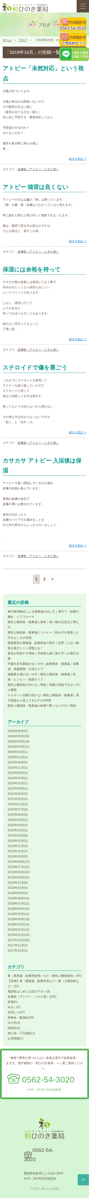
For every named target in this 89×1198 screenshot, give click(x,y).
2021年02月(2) (18, 799)
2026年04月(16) (18, 741)
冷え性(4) (14, 1023)
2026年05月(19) (18, 736)
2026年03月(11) (18, 746)
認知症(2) (14, 1028)
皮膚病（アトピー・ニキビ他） (38, 169)
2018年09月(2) (18, 893)
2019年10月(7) (18, 851)
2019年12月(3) (18, 846)
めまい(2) (14, 1007)
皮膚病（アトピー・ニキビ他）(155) (32, 996)
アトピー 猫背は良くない (35, 187)
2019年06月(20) (18, 872)
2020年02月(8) (18, 835)
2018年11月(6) (18, 882)
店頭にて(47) (16, 1012)
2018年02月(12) (18, 929)
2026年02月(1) (18, 752)
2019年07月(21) (18, 867)
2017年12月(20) (18, 940)
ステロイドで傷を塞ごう (35, 367)
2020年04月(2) (18, 825)
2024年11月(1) (18, 767)
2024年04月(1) (18, 778)
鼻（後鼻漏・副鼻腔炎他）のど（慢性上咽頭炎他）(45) (44, 975)
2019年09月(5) (18, 856)
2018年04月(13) (18, 919)
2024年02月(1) (18, 783)
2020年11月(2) (18, 804)
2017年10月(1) (18, 950)
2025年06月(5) (18, 762)
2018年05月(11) (18, 914)
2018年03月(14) (18, 924)
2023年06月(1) (18, 788)
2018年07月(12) (18, 903)
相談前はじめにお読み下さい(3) (29, 991)
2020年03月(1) (18, 830)
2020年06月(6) (18, 814)
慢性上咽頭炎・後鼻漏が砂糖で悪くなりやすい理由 (42, 705)
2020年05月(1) (18, 820)
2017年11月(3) (18, 945)
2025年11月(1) (18, 757)
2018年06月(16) (18, 909)
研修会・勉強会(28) (21, 1017)
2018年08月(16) (18, 898)
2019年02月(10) (18, 877)
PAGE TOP (83, 1180)
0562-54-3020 (48, 1079)
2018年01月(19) (18, 935)
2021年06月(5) (18, 794)
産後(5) (12, 1002)
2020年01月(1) (18, 841)
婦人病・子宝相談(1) (21, 1033)
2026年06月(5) (18, 731)
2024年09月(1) (18, 773)
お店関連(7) (15, 1038)
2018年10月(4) (18, 888)
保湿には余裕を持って (32, 269)
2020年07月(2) (18, 809)
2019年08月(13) (18, 861)
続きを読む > (77, 159)
